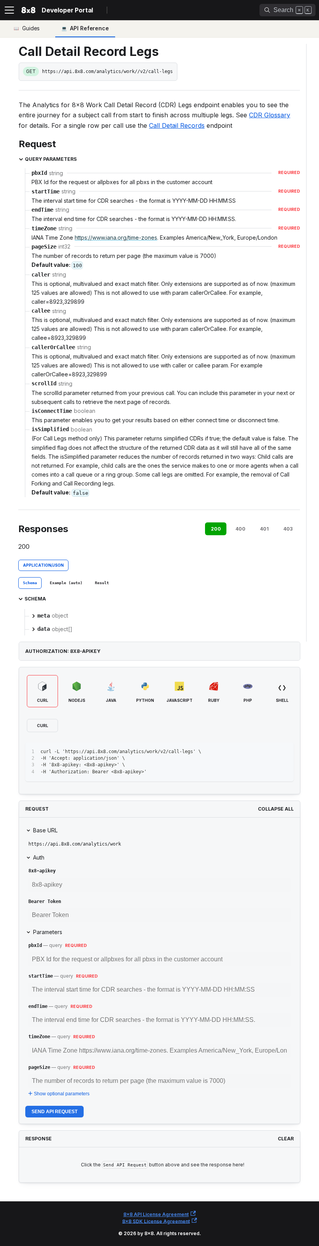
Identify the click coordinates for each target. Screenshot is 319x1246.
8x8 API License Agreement (156, 1214)
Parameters (47, 932)
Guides (31, 28)
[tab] (30, 583)
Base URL (45, 830)
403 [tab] (288, 529)
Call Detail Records (177, 125)
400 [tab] (240, 529)
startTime (40, 976)
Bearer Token (44, 901)
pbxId (35, 945)
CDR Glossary (269, 115)
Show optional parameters (61, 1093)
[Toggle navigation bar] (9, 10)
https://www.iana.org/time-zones (116, 237)
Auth (38, 857)
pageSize (39, 1067)
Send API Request (54, 1111)
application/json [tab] (43, 565)
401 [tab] (264, 529)
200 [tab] (216, 529)
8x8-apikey (42, 871)
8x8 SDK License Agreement (156, 1221)
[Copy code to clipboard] (284, 751)
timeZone (39, 1036)
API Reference (89, 28)
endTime (37, 1006)
